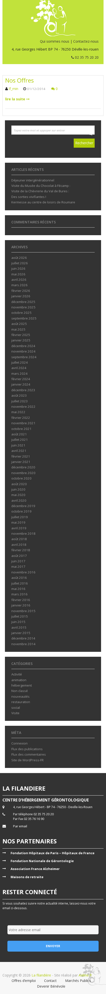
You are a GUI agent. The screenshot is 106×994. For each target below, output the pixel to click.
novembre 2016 (23, 572)
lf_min (13, 88)
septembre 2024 (23, 357)
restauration (20, 702)
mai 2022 (18, 412)
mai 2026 (18, 274)
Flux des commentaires (28, 754)
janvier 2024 (20, 384)
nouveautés (20, 696)
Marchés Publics (78, 980)
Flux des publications (27, 749)
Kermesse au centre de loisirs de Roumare (43, 202)
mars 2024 (19, 373)
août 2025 (19, 323)
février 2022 (20, 417)
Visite (15, 713)
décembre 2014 (23, 638)
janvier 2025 (20, 340)
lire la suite (15, 99)
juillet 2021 (19, 439)
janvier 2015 (20, 633)
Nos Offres (19, 80)
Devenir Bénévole (51, 986)
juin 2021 (18, 445)
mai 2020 (18, 495)
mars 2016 (19, 594)
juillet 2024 (19, 362)
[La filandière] (53, 18)
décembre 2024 (23, 346)
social (15, 707)
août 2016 (19, 577)
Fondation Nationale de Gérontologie (42, 861)
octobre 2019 (21, 511)
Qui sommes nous (54, 41)
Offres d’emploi (24, 980)
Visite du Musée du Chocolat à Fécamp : (40, 185)
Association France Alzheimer (35, 869)
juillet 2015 (19, 616)
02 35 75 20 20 (86, 57)
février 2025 (20, 335)
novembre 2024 (23, 351)
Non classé (19, 691)
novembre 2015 (23, 611)
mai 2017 (18, 566)
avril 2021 (18, 450)
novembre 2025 (23, 307)
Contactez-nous (86, 41)
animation (18, 680)
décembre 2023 (23, 390)
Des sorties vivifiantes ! (28, 197)
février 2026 (20, 290)
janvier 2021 (20, 462)
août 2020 (19, 484)
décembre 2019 (23, 506)
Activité (16, 674)
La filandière (41, 975)
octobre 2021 (21, 428)
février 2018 (20, 550)
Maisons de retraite (27, 877)
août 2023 (19, 395)
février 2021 (20, 456)
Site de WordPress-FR (27, 760)
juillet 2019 (19, 517)
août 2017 (19, 555)
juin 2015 (18, 622)
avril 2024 (18, 368)
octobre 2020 (21, 478)
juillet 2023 (19, 401)
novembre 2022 (23, 406)
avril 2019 (18, 528)
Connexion (19, 743)
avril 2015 (18, 627)
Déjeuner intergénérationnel (32, 180)
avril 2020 (18, 500)
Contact (50, 980)
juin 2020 (18, 489)
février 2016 (20, 600)
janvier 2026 (20, 296)
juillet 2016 (19, 583)
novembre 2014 (23, 644)
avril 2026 (18, 279)
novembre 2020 (23, 473)
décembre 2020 (23, 467)
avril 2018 (18, 544)
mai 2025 (18, 329)
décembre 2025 (23, 302)
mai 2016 (18, 588)
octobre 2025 (21, 312)
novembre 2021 (23, 423)
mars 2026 (19, 285)
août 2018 (19, 539)
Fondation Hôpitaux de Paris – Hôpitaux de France (52, 853)
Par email (20, 826)
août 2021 (19, 434)
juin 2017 (18, 561)
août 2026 (19, 257)
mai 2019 (18, 522)
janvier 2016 (20, 605)
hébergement (21, 685)
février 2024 (20, 379)
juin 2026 (18, 268)
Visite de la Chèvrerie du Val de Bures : (40, 191)
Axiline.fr (85, 975)
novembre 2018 (23, 533)
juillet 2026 (19, 263)
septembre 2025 (23, 318)
